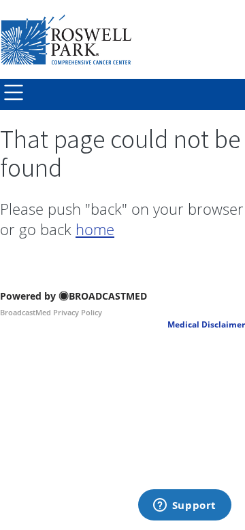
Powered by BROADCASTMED (73, 295)
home (95, 229)
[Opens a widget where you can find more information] (184, 506)
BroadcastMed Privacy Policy (51, 312)
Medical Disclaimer (206, 324)
